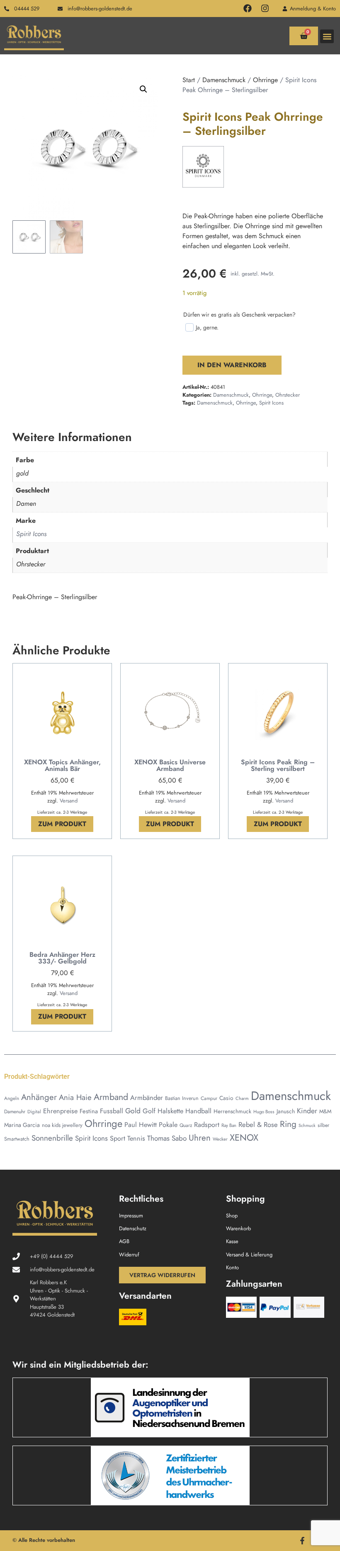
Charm (242, 1098)
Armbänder (146, 1097)
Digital (34, 1111)
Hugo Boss (263, 1111)
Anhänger (39, 1097)
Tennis (136, 1138)
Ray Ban (228, 1125)
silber (323, 1125)
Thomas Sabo (167, 1138)
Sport (117, 1138)
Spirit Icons (271, 403)
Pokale (168, 1124)
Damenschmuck (223, 80)
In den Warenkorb (232, 365)
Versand (69, 801)
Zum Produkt (62, 824)
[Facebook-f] (302, 1540)
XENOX (244, 1137)
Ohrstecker (287, 395)
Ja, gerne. (207, 327)
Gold (133, 1110)
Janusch (286, 1111)
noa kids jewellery (62, 1125)
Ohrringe (265, 80)
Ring (288, 1124)
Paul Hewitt (140, 1124)
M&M (325, 1111)
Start (188, 80)
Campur (209, 1098)
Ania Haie (75, 1097)
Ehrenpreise (60, 1111)
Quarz (186, 1125)
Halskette (170, 1111)
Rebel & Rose (258, 1124)
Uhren (200, 1138)
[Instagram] (265, 8)
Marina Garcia (22, 1125)
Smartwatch (16, 1139)
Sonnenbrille (52, 1138)
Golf (149, 1111)
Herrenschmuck (232, 1111)
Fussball (111, 1111)
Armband (111, 1096)
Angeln (11, 1098)
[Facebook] (247, 8)
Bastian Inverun (182, 1098)
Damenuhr (14, 1111)
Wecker (220, 1139)
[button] (327, 36)
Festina (89, 1111)
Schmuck (307, 1125)
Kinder (307, 1110)
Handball (198, 1111)
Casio (226, 1098)
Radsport (206, 1124)
